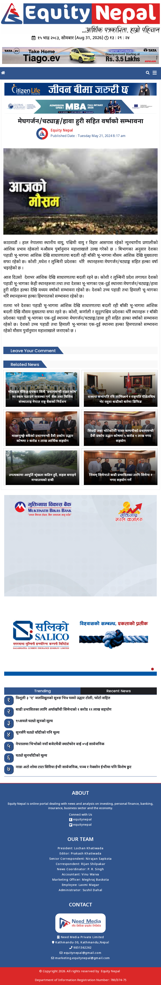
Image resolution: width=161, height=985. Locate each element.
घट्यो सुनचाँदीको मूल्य (31, 755)
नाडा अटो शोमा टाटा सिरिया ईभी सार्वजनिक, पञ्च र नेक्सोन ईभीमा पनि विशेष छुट (73, 767)
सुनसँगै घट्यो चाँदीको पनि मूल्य (38, 732)
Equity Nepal (110, 971)
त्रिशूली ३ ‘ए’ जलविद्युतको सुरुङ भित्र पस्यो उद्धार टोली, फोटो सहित (63, 698)
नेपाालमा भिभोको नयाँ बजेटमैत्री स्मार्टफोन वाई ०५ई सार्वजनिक (60, 744)
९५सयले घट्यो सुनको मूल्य (34, 721)
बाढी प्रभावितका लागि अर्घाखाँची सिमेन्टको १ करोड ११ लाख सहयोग (64, 709)
